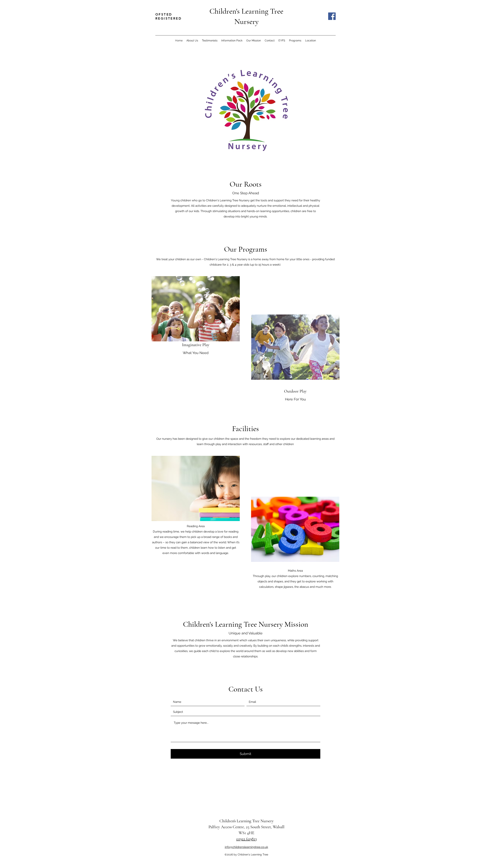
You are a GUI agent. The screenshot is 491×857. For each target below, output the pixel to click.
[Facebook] (332, 16)
